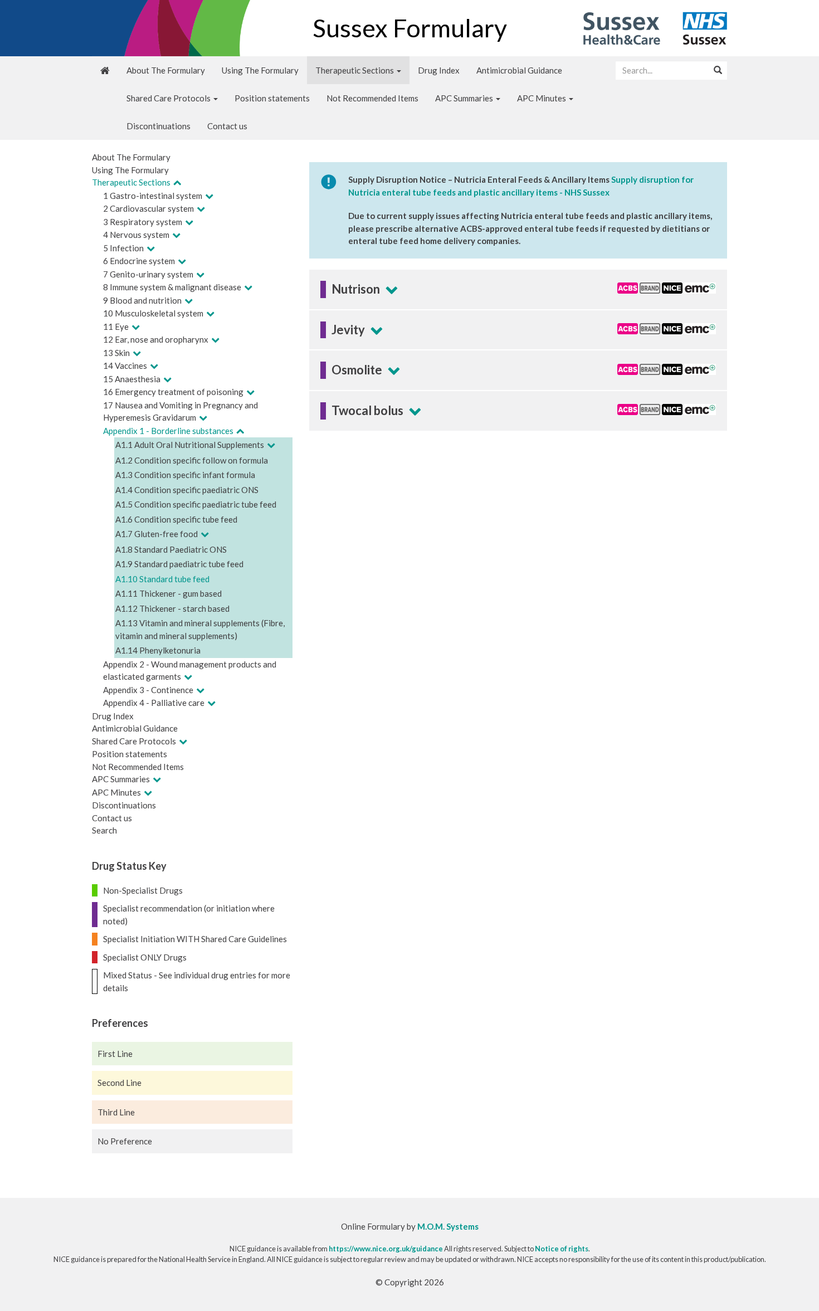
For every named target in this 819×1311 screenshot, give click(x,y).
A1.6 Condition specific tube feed (176, 519)
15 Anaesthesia (131, 379)
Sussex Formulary (410, 28)
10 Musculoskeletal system (153, 313)
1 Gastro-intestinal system (152, 196)
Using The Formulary (260, 70)
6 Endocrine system (139, 261)
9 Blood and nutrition (142, 300)
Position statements (272, 98)
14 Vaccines (125, 365)
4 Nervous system (136, 235)
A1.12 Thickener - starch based (172, 608)
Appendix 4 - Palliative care (153, 703)
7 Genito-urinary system (148, 274)
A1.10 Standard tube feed (162, 579)
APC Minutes (542, 98)
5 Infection (123, 248)
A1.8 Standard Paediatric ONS (171, 549)
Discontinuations (158, 126)
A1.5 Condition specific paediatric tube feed (195, 504)
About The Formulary (165, 70)
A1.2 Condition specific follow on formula (191, 460)
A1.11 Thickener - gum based (168, 593)
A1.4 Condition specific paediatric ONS (187, 490)
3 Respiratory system (142, 222)
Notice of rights (561, 1248)
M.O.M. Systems (448, 1226)
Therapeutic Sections (355, 70)
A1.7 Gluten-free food (156, 534)
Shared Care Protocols (169, 98)
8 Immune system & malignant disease (172, 287)
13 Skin (116, 353)
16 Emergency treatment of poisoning (173, 392)
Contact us (227, 126)
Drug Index (439, 70)
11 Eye (116, 326)
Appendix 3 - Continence (148, 690)
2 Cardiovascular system (148, 208)
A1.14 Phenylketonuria (158, 650)
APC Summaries (465, 98)
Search (104, 830)
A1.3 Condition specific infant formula (185, 475)
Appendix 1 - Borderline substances (168, 431)
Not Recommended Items (372, 98)
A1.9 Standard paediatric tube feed (179, 564)
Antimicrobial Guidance (519, 70)
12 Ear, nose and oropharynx (155, 339)
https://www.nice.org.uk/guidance (386, 1248)
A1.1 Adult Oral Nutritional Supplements (189, 445)
